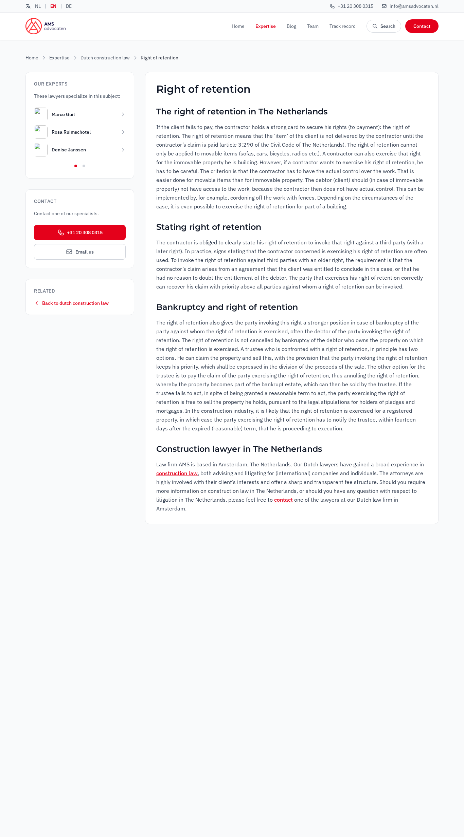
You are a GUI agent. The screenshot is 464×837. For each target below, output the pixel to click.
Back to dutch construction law (75, 303)
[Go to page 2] (84, 166)
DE (69, 6)
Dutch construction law (105, 58)
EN (53, 6)
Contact (421, 26)
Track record (342, 26)
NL (38, 6)
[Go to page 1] (76, 166)
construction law (177, 473)
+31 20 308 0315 (85, 232)
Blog (291, 26)
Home (238, 26)
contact (283, 499)
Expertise (265, 26)
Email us (84, 252)
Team (313, 26)
